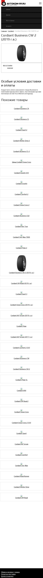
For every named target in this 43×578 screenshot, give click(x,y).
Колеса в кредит (7, 576)
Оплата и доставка (8, 574)
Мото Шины (10, 20)
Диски (8, 15)
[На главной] (13, 3)
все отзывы (7, 65)
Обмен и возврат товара (10, 572)
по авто (8, 26)
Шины (8, 9)
